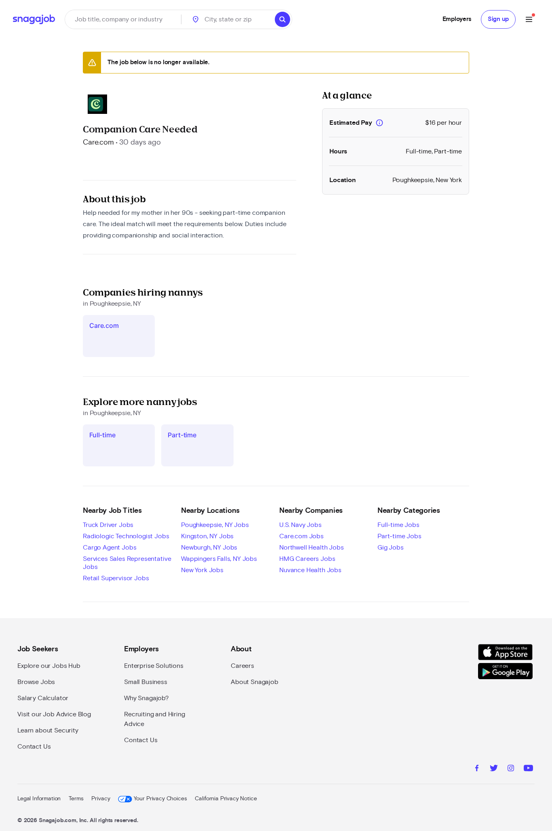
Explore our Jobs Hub (48, 666)
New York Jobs (202, 570)
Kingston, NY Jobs (207, 536)
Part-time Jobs (399, 536)
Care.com (98, 142)
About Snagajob (254, 682)
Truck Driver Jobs (108, 525)
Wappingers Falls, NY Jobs (219, 559)
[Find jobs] (282, 19)
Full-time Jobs (398, 525)
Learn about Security (47, 730)
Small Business (145, 682)
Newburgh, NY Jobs (209, 547)
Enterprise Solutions (153, 666)
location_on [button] (196, 19)
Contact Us (34, 746)
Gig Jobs (390, 547)
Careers (242, 666)
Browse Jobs (36, 682)
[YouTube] (528, 769)
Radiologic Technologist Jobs (126, 536)
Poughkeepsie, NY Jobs (215, 525)
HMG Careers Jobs (307, 559)
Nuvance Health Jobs (310, 570)
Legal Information (39, 799)
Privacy (100, 799)
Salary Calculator (42, 698)
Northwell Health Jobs (311, 547)
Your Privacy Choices (160, 799)
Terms (76, 799)
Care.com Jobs (301, 536)
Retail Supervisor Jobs (116, 578)
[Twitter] (494, 769)
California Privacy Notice (226, 799)
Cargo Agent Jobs (109, 547)
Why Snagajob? (146, 698)
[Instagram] (511, 769)
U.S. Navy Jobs (300, 525)
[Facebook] (477, 769)
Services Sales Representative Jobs (127, 563)
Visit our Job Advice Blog (54, 714)
